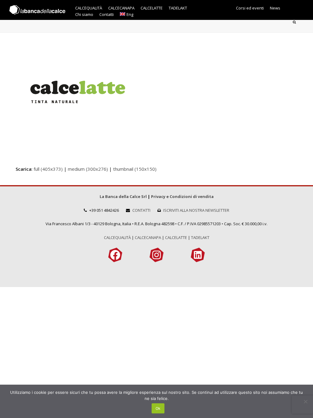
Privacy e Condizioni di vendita (182, 196)
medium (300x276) (88, 169)
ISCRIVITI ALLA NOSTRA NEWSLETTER (196, 210)
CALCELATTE (176, 237)
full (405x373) (48, 169)
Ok (158, 408)
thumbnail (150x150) (134, 169)
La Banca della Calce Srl (123, 196)
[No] (305, 401)
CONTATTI (141, 210)
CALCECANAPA (148, 237)
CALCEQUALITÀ (117, 237)
